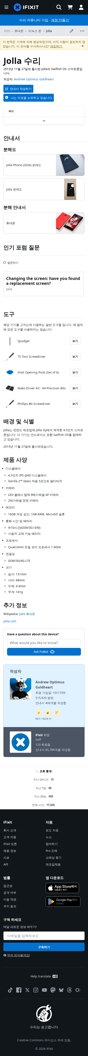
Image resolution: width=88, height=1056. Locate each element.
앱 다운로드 (55, 877)
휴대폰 (19, 31)
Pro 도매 (51, 851)
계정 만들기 (60, 20)
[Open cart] (70, 7)
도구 (9, 314)
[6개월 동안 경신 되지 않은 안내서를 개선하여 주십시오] (56, 712)
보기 (75, 341)
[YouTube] (44, 990)
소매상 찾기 (54, 857)
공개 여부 (9, 892)
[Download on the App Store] (62, 888)
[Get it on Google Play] (63, 901)
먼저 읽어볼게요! (18, 955)
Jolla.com (9, 621)
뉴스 (49, 837)
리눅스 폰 (34, 31)
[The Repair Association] (78, 990)
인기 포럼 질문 (21, 247)
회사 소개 (9, 830)
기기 (7, 31)
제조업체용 (53, 864)
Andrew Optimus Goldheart (34, 79)
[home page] (26, 7)
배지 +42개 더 (43, 719)
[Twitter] (27, 990)
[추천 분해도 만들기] (47, 712)
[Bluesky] (61, 990)
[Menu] (6, 7)
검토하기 (56, 46)
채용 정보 (9, 851)
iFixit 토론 (10, 844)
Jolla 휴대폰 (27, 614)
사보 (6, 857)
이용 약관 (9, 899)
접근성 (7, 886)
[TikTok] (10, 990)
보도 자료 (52, 830)
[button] (59, 7)
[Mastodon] (53, 990)
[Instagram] (35, 990)
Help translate (41, 976)
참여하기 (52, 844)
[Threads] (69, 990)
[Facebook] (18, 990)
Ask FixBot (41, 652)
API (5, 864)
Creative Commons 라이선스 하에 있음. (44, 1040)
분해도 (9, 149)
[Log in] (81, 7)
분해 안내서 (14, 207)
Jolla (49, 31)
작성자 (15, 671)
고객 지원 (9, 837)
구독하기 (44, 947)
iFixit (39, 735)
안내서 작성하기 (21, 89)
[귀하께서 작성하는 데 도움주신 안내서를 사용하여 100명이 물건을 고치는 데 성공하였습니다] (38, 712)
